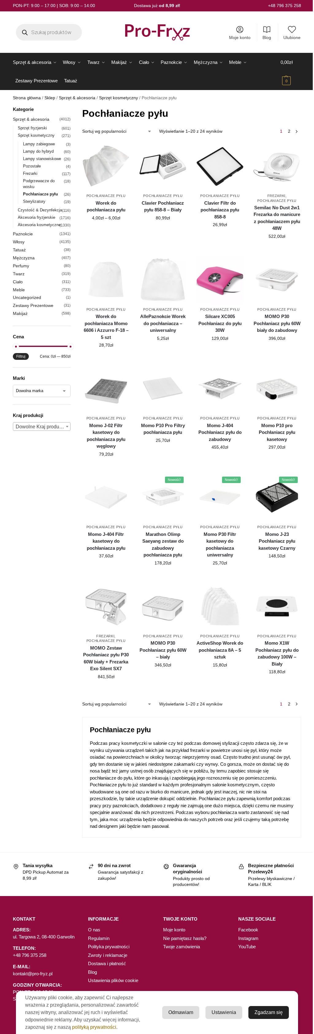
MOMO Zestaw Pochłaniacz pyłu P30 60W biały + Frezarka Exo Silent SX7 (106, 658)
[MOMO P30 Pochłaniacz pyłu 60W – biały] (163, 606)
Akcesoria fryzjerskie (36, 217)
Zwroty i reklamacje (107, 955)
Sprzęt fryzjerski (32, 128)
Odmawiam (180, 1012)
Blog (266, 37)
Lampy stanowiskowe (42, 158)
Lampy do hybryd (38, 151)
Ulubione (292, 37)
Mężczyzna (24, 257)
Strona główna (27, 98)
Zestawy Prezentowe (33, 305)
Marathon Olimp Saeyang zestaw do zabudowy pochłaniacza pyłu (163, 545)
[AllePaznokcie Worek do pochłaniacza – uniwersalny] (163, 280)
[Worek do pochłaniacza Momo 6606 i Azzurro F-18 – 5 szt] (106, 280)
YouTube (247, 946)
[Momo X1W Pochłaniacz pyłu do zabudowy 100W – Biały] (277, 606)
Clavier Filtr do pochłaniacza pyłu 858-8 (220, 209)
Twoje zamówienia (181, 946)
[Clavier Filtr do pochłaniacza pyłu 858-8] (220, 166)
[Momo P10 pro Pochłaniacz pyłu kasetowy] (277, 388)
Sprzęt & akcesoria (77, 98)
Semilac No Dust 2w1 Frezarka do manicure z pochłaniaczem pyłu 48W (277, 218)
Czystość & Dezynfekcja (40, 210)
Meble (19, 289)
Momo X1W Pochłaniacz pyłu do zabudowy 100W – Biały (277, 653)
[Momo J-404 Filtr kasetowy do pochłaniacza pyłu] (106, 497)
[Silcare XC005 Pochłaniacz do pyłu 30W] (220, 280)
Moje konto (240, 37)
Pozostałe (32, 166)
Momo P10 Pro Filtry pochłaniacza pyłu (163, 429)
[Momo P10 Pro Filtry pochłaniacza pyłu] (163, 388)
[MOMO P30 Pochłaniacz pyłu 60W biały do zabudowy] (277, 280)
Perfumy (21, 265)
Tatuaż (19, 249)
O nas (94, 929)
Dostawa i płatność (107, 963)
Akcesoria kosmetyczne (39, 224)
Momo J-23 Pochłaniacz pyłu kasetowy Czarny (276, 541)
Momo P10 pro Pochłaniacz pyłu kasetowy (277, 432)
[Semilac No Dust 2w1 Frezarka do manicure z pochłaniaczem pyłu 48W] (277, 166)
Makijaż (20, 313)
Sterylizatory (34, 201)
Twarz (19, 273)
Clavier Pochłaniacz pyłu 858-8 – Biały (163, 206)
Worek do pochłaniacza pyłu (106, 206)
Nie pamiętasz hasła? (184, 938)
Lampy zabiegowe (39, 144)
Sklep (49, 98)
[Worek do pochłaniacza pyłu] (106, 166)
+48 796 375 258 (284, 5)
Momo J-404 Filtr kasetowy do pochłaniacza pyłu (106, 541)
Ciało (18, 281)
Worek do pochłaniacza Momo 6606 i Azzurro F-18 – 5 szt (106, 327)
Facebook (248, 929)
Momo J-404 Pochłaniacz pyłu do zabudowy (220, 432)
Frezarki (276, 196)
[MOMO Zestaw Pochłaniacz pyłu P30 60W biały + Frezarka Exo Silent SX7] (106, 606)
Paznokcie (23, 233)
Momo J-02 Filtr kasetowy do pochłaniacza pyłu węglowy (106, 436)
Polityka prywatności (108, 946)
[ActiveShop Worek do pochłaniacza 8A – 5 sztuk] (220, 606)
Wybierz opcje (106, 231)
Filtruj (20, 356)
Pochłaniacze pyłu (106, 196)
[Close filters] (72, 109)
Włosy (19, 241)
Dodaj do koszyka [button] (163, 231)
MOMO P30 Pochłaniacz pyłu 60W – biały (163, 649)
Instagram (248, 938)
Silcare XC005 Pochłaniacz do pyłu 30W (220, 323)
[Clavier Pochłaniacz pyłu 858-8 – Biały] (163, 166)
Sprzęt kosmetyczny (118, 98)
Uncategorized (27, 297)
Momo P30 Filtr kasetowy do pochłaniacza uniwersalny (220, 545)
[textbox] (41, 427)
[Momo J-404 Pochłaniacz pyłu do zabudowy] (220, 388)
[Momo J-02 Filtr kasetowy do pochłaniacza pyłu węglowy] (106, 388)
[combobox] (42, 426)
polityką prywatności (94, 1027)
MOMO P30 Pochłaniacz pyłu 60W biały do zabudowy (277, 323)
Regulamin (98, 938)
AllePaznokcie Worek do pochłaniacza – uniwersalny (163, 323)
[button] (291, 71)
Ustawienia (224, 1012)
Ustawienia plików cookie (113, 980)
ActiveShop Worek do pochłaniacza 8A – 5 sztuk (220, 649)
